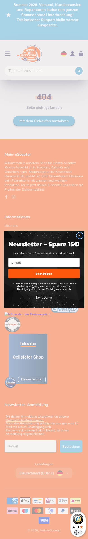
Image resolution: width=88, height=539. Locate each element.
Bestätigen (44, 273)
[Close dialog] (80, 235)
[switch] (78, 532)
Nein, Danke (44, 297)
